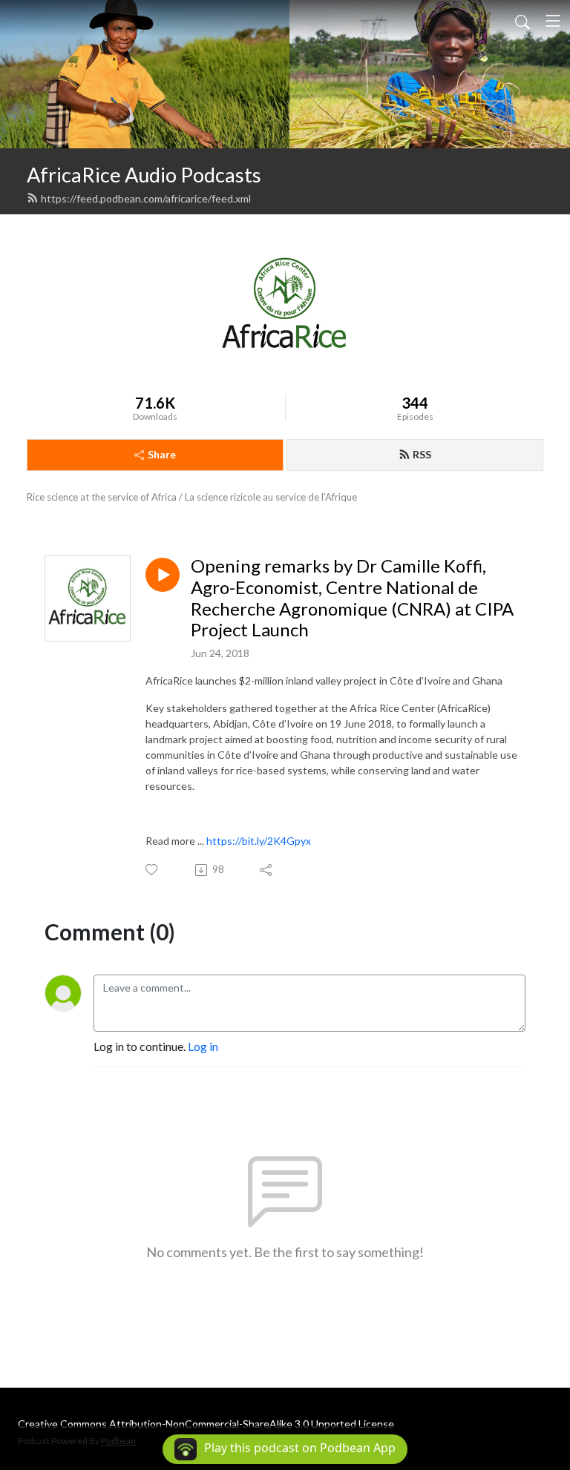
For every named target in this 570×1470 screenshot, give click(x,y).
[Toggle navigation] (553, 21)
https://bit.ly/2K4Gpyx (258, 840)
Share (162, 454)
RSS (422, 454)
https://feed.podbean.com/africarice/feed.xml (146, 198)
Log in (203, 1046)
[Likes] (152, 869)
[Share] (266, 870)
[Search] (522, 21)
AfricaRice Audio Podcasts (144, 174)
